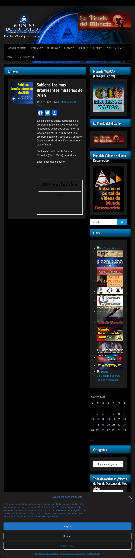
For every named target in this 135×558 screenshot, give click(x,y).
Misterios (52, 48)
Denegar (67, 536)
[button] (129, 496)
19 (103, 424)
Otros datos (27, 56)
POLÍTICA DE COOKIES (46, 553)
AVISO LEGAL (93, 553)
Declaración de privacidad (72, 553)
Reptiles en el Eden (89, 48)
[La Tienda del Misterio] (104, 21)
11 (97, 419)
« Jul (92, 440)
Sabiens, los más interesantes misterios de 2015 (59, 90)
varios (10, 56)
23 (124, 424)
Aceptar (67, 526)
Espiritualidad (114, 48)
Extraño (36, 48)
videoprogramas (17, 48)
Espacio (68, 48)
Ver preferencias (67, 545)
